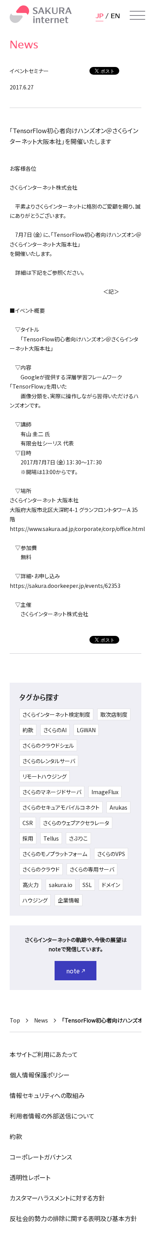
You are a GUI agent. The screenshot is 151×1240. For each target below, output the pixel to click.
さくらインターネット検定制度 (56, 714)
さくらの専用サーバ (92, 869)
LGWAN (86, 730)
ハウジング (35, 900)
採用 (27, 838)
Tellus (51, 838)
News (41, 1020)
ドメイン (111, 885)
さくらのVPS (111, 854)
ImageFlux (104, 792)
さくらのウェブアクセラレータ (76, 823)
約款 (27, 730)
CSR (27, 823)
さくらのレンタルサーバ (48, 761)
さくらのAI (55, 730)
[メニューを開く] (137, 15)
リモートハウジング (44, 776)
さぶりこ (78, 838)
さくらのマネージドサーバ (51, 792)
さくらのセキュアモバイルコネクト (61, 807)
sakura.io (60, 885)
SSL (87, 885)
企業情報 (68, 900)
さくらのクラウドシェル (48, 745)
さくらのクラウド (41, 869)
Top (15, 1020)
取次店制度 (113, 714)
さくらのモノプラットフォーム (54, 854)
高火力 (30, 885)
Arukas (118, 807)
